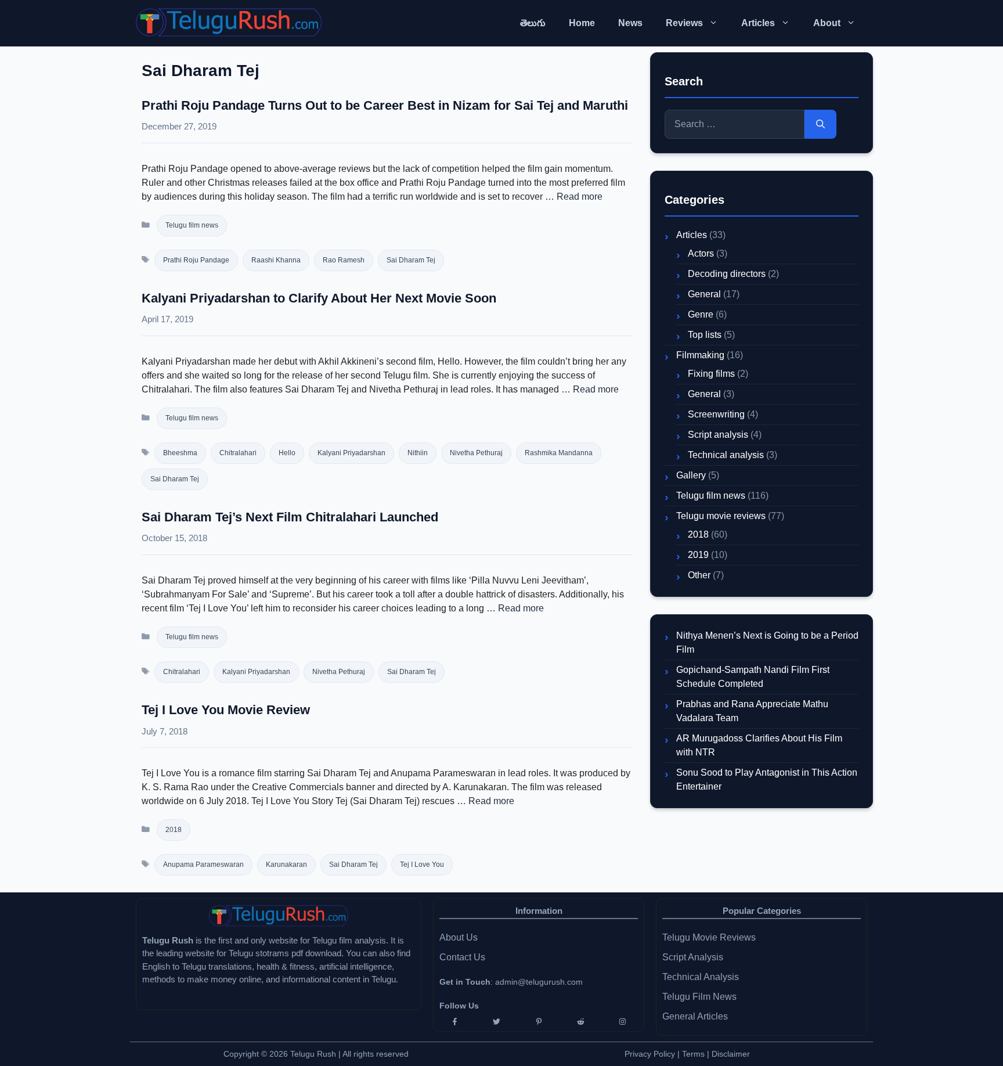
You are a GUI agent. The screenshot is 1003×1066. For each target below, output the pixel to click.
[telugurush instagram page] (623, 1021)
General (704, 294)
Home (582, 23)
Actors (701, 253)
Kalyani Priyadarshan (351, 452)
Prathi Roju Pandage (196, 260)
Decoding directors (727, 274)
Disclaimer (731, 1053)
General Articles (695, 1016)
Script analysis (718, 435)
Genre (700, 314)
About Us (458, 937)
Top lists (704, 335)
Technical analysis (726, 455)
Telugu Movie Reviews (709, 937)
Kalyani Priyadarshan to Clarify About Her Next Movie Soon (319, 298)
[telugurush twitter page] (496, 1021)
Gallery (691, 475)
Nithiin (417, 452)
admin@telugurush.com (539, 981)
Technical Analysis (700, 977)
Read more (579, 196)
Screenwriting (716, 414)
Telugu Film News (699, 997)
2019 (698, 555)
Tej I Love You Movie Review (226, 710)
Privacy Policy (650, 1053)
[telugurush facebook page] (454, 1021)
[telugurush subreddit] (580, 1021)
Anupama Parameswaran (203, 864)
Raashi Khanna (276, 260)
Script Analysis (692, 957)
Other (699, 575)
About (826, 23)
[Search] (820, 124)
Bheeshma (180, 452)
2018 (173, 829)
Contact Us (462, 957)
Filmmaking (700, 355)
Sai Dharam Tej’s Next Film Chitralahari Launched (290, 517)
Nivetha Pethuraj (476, 452)
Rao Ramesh (344, 260)
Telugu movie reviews (721, 516)
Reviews (684, 23)
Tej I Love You (422, 864)
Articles (758, 23)
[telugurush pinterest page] (538, 1021)
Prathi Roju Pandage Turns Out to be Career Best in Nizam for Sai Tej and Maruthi (385, 105)
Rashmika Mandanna (559, 452)
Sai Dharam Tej (411, 260)
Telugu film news (191, 225)
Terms (694, 1053)
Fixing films (711, 374)
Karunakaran (286, 864)
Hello (287, 452)
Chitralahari (238, 452)
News (630, 23)
